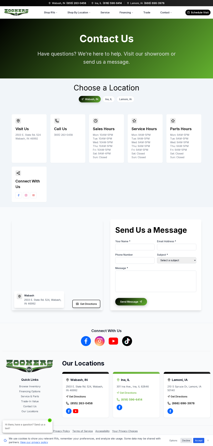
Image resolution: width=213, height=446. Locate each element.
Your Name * (122, 241)
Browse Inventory (30, 386)
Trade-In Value (30, 401)
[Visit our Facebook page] (18, 195)
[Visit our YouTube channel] (33, 195)
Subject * (162, 254)
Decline (186, 440)
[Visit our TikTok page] (127, 341)
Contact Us (29, 406)
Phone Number (124, 254)
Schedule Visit (200, 12)
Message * (121, 268)
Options (173, 440)
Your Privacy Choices (125, 431)
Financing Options (29, 391)
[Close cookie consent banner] (208, 440)
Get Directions (88, 303)
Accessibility (102, 431)
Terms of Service (82, 431)
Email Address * (166, 241)
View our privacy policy (34, 442)
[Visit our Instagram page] (26, 195)
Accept (198, 440)
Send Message (129, 301)
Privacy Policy (61, 431)
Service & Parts (30, 396)
